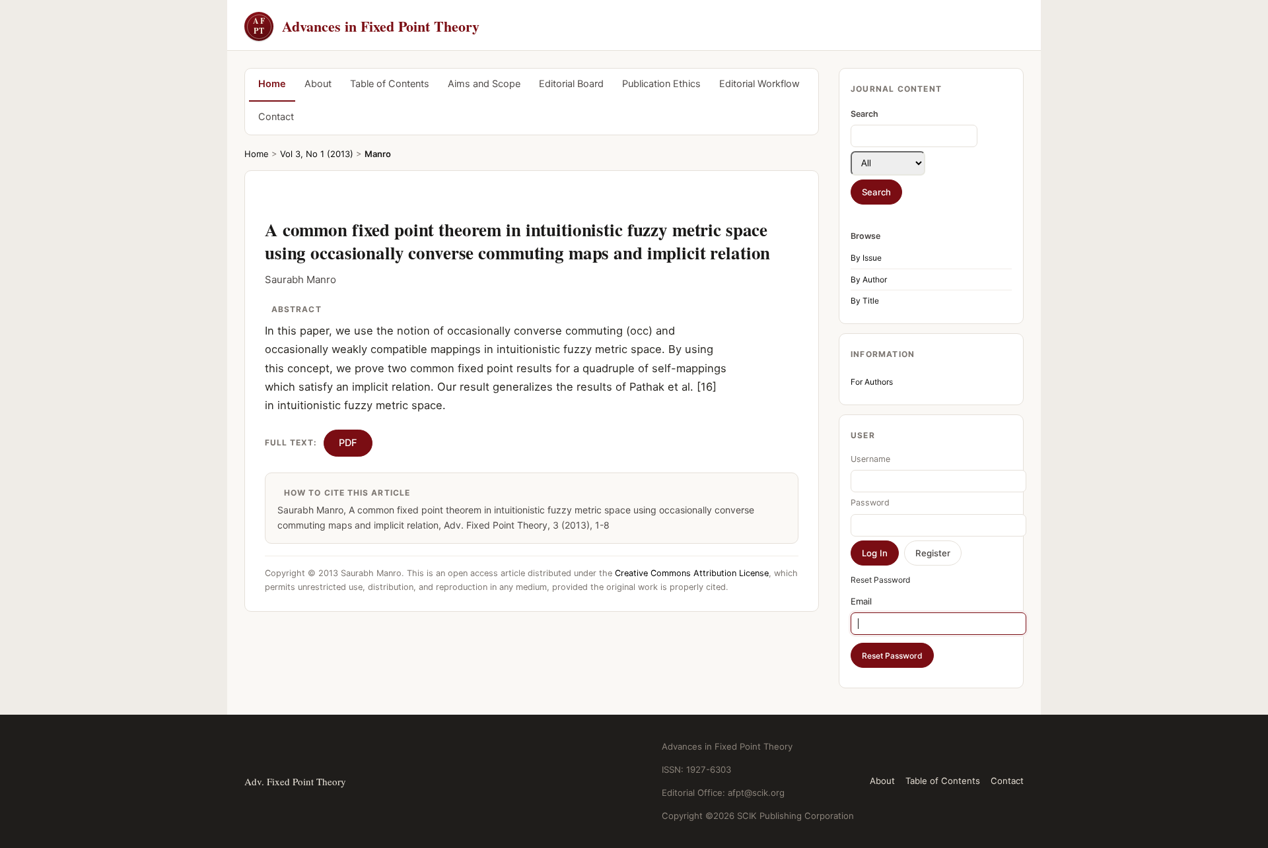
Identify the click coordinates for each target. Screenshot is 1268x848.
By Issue (866, 258)
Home (272, 84)
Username (870, 459)
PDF (348, 443)
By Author (869, 279)
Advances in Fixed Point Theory (366, 26)
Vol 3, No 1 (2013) (316, 153)
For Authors (872, 382)
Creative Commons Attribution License (692, 573)
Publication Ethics (661, 84)
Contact (276, 117)
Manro (378, 153)
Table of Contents (389, 84)
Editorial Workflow (759, 84)
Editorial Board (571, 84)
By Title (865, 301)
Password (870, 502)
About (318, 84)
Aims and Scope (484, 84)
